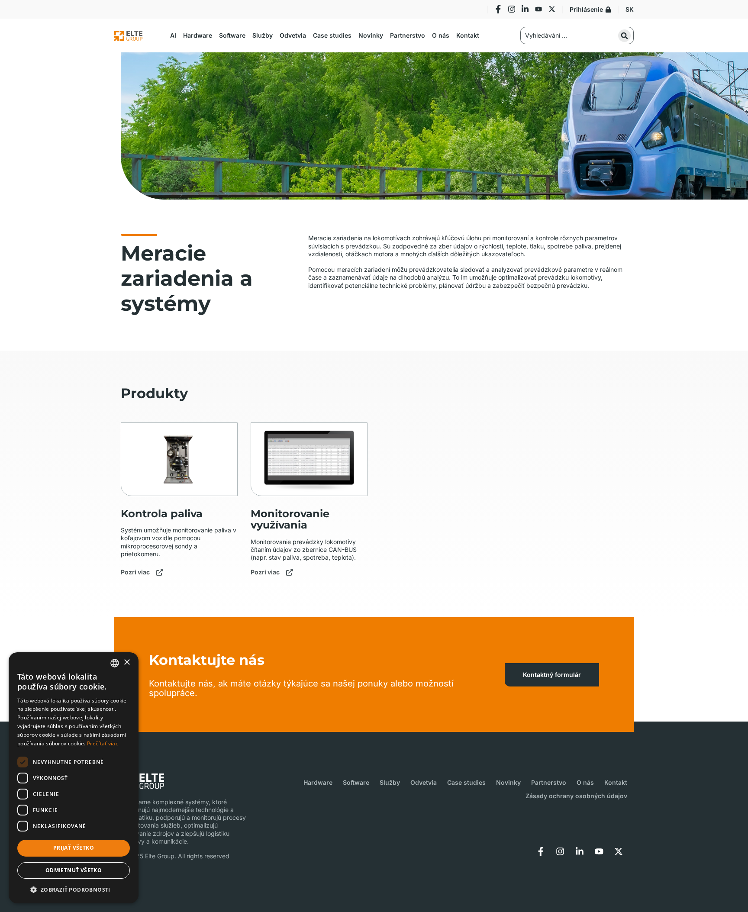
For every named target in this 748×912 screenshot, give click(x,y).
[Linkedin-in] (525, 9)
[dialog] (74, 777)
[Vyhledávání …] (577, 35)
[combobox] (114, 663)
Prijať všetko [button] (73, 847)
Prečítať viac (102, 743)
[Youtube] (538, 9)
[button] (173, 35)
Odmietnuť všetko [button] (73, 870)
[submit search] (624, 35)
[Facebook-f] (498, 9)
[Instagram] (511, 9)
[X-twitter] (551, 9)
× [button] (126, 662)
